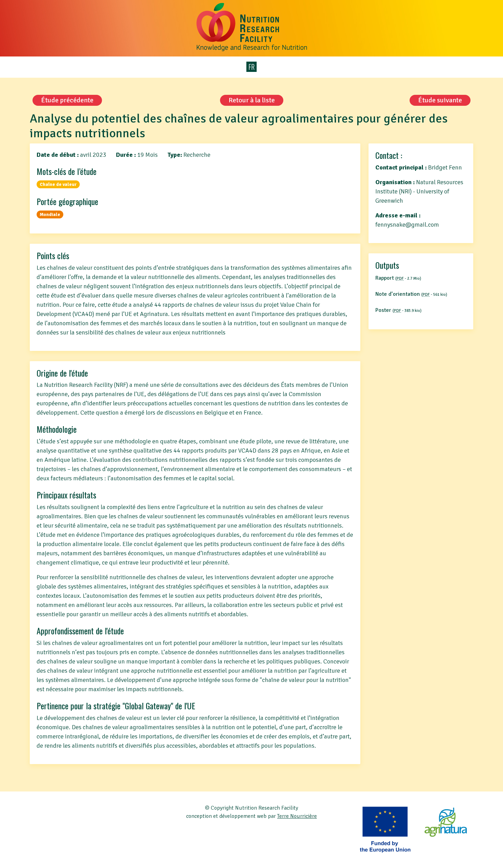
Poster (398, 310)
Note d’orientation (411, 294)
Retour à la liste (252, 100)
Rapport (398, 278)
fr (251, 67)
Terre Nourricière (297, 816)
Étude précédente (67, 100)
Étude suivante (440, 100)
